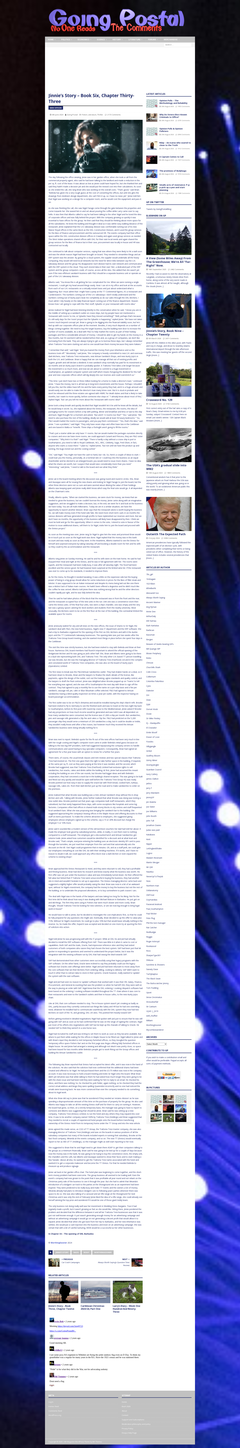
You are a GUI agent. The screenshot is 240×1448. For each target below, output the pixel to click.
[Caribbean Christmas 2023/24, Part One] (96, 1292)
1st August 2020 (155, 404)
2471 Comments (172, 338)
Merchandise (171, 39)
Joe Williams (151, 811)
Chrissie (149, 662)
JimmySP (150, 797)
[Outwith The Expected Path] (169, 514)
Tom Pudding (152, 988)
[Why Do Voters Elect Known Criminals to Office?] (151, 117)
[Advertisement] (120, 71)
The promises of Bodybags (172, 170)
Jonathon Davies (153, 825)
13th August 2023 (155, 473)
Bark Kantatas (152, 625)
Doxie (149, 713)
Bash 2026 (126, 1406)
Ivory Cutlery (152, 774)
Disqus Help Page (129, 1433)
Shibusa (149, 960)
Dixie (148, 700)
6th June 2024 (57, 114)
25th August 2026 (167, 134)
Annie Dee (151, 611)
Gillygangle (151, 746)
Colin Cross (151, 672)
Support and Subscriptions (133, 1419)
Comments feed (55, 1411)
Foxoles (149, 741)
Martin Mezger (152, 862)
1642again (151, 579)
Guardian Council (153, 769)
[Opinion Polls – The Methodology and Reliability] (151, 103)
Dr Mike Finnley (153, 718)
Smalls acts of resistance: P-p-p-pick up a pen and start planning (174, 187)
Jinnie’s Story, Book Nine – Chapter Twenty (165, 332)
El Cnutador (151, 727)
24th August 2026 (167, 160)
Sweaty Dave (152, 969)
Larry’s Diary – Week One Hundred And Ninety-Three (126, 1308)
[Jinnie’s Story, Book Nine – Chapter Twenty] (169, 311)
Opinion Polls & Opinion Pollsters (171, 129)
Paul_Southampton (154, 909)
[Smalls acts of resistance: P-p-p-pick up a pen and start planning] (151, 188)
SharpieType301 (153, 955)
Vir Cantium (151, 1006)
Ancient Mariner (153, 602)
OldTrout (150, 895)
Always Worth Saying (155, 597)
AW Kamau (151, 620)
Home (51, 39)
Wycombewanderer (155, 1029)
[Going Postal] (116, 35)
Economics (83, 39)
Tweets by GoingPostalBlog (158, 209)
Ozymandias (151, 899)
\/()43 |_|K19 (152, 1011)
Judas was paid (153, 830)
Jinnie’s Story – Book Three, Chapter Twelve (61, 1307)
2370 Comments (184, 120)
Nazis (76, 1252)
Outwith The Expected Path (166, 534)
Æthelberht (151, 588)
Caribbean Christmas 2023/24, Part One (92, 1307)
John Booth (151, 816)
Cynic (148, 686)
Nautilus (150, 871)
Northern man (152, 885)
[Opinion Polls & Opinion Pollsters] (151, 131)
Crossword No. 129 (159, 400)
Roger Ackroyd (152, 941)
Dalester (150, 690)
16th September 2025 (157, 269)
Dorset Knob (152, 709)
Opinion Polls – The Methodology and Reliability (173, 101)
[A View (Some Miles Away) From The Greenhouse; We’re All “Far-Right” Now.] (169, 238)
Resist (86, 1252)
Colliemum (151, 676)
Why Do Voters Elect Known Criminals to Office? (173, 115)
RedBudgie (151, 932)
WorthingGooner (59, 1242)
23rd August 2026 (167, 193)
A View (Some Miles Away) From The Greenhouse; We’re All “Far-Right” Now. (168, 261)
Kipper (149, 844)
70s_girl (149, 574)
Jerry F (149, 788)
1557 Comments (184, 160)
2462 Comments (177, 269)
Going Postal (72, 114)
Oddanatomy (152, 890)
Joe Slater (150, 806)
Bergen (149, 639)
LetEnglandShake (154, 848)
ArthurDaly (151, 616)
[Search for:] (178, 44)
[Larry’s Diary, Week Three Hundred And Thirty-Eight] (168, 1118)
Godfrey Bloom (153, 755)
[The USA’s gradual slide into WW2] (169, 445)
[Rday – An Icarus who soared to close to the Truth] (151, 146)
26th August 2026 (167, 106)
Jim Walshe (151, 802)
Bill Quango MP (153, 648)
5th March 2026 (154, 338)
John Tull (150, 820)
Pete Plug (150, 918)
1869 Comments (173, 473)
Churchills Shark (153, 667)
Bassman (150, 634)
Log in (50, 1402)
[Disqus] (95, 1351)
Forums (152, 39)
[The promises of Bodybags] (151, 174)
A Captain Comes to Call (171, 156)
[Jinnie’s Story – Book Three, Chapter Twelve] (63, 1292)
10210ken (150, 583)
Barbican (150, 630)
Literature (134, 39)
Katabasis (150, 834)
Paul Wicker (151, 913)
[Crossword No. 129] (169, 380)
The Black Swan (153, 978)
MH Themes (97, 1442)
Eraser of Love (152, 737)
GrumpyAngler (152, 765)
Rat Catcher (151, 927)
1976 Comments (184, 174)
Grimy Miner (151, 760)
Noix (148, 881)
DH (147, 695)
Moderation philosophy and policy (136, 1424)
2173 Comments (114, 114)
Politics (65, 39)
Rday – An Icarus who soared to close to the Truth (175, 144)
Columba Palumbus (155, 681)
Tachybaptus (152, 974)
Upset (149, 992)
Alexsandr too (152, 593)
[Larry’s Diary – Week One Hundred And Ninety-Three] (128, 1292)
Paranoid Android (154, 904)
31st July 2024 (154, 538)
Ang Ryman (151, 607)
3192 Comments (172, 404)
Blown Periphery (153, 653)
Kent (148, 839)
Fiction (84, 114)
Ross (148, 950)
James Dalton (152, 778)
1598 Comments (184, 193)
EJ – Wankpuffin (153, 723)
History (116, 39)
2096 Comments (184, 134)
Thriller (100, 114)
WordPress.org (54, 1415)
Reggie (149, 937)
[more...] (159, 286)
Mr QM (149, 867)
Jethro (149, 783)
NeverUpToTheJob (154, 876)
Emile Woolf (151, 732)
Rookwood (151, 946)
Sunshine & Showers (155, 964)
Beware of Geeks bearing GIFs (160, 644)
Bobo (148, 658)
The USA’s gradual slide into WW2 (166, 467)
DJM (148, 704)
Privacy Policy (127, 1428)
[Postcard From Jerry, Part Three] (180, 1118)
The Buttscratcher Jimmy (157, 983)
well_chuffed (151, 1015)
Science (101, 39)
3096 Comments (170, 538)
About (124, 1411)
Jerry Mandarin (152, 792)
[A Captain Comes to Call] (151, 160)
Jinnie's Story (62, 1252)
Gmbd (149, 751)
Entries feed (53, 1406)
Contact (125, 1415)
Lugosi (149, 853)
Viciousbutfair (152, 1001)
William (149, 1020)
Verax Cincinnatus (154, 997)
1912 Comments (184, 148)
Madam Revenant (154, 857)
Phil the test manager (156, 923)
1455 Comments (184, 106)
